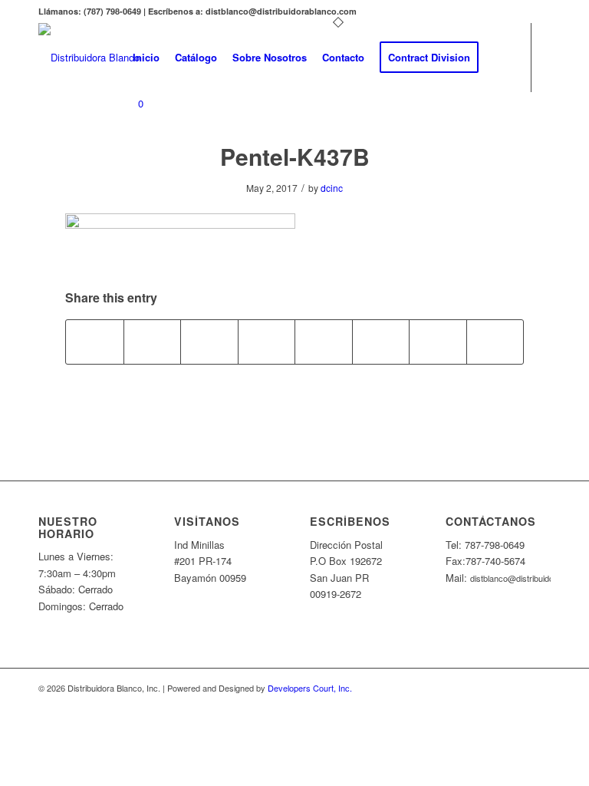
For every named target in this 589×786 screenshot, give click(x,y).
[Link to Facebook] (129, 165)
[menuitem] (146, 57)
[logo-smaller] (89, 57)
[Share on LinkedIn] (267, 341)
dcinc (332, 187)
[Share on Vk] (381, 341)
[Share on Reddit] (438, 341)
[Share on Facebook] (94, 341)
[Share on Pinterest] (209, 341)
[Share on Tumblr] (323, 341)
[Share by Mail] (495, 341)
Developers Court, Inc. (310, 688)
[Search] (499, 57)
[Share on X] (152, 341)
